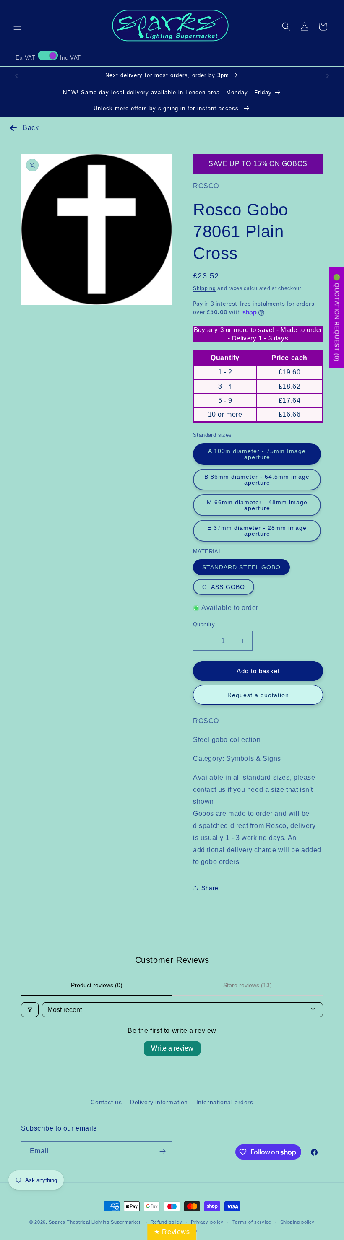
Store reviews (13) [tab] (247, 985)
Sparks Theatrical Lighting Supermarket (95, 1221)
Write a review (172, 1048)
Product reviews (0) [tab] (96, 985)
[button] (17, 26)
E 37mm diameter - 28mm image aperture (257, 530)
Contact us (106, 1102)
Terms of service (251, 1221)
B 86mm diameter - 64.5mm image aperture (257, 479)
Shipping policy (297, 1221)
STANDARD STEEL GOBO (241, 567)
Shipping (204, 288)
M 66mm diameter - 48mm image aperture (257, 505)
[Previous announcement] (16, 76)
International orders (224, 1102)
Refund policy (166, 1221)
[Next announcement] (327, 76)
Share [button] (210, 888)
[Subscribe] (162, 1151)
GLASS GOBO (223, 587)
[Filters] (30, 1009)
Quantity (204, 624)
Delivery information (159, 1102)
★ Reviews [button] (172, 1231)
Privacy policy (207, 1221)
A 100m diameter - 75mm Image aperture (257, 454)
